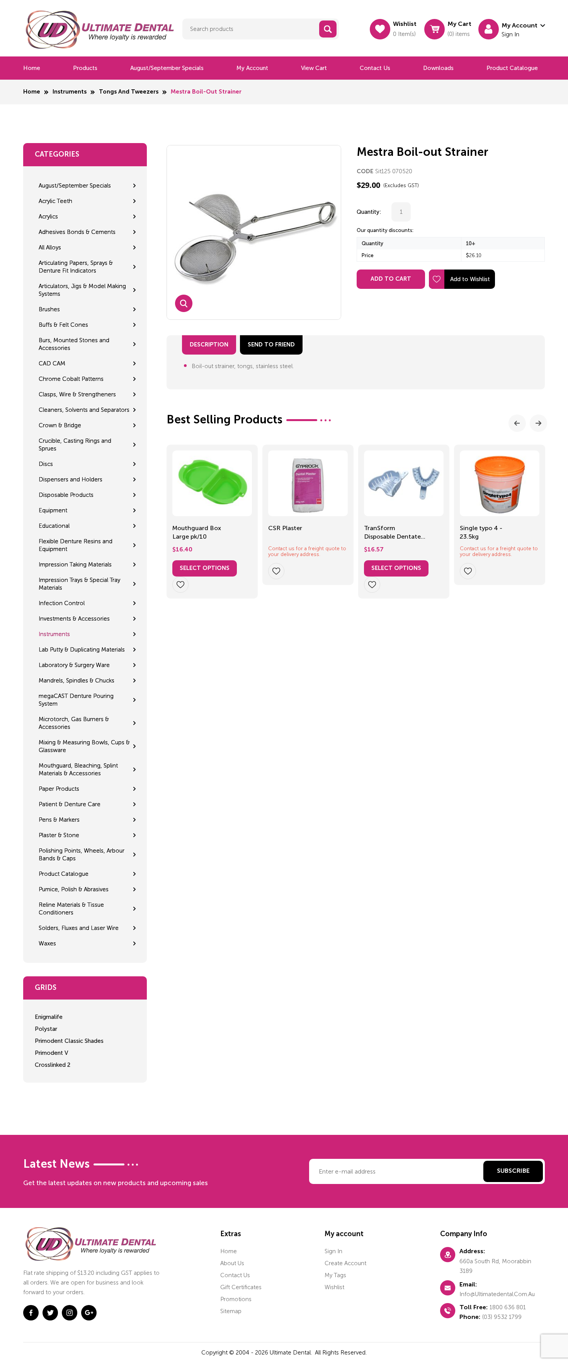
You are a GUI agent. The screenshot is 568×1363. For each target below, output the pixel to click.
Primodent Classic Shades (69, 1040)
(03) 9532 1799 (502, 1317)
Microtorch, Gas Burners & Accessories (74, 723)
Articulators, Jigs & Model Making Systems (82, 290)
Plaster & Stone (59, 835)
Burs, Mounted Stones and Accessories (74, 344)
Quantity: (369, 211)
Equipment (53, 510)
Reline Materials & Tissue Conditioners (71, 908)
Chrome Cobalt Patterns (71, 378)
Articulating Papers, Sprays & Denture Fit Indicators (76, 266)
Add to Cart (391, 279)
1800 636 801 (508, 1307)
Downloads (438, 68)
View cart (314, 68)
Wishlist (334, 1287)
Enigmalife (49, 1016)
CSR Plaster (285, 528)
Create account (345, 1263)
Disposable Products (66, 494)
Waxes (47, 943)
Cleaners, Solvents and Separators (84, 409)
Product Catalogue (512, 68)
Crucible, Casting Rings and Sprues (75, 444)
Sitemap (230, 1311)
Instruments (70, 92)
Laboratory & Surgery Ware (74, 665)
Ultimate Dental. (291, 1352)
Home (31, 68)
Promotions (236, 1299)
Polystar (46, 1028)
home (228, 1251)
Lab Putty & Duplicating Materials (82, 649)
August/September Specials (167, 68)
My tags (335, 1275)
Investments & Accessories (74, 618)
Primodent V (51, 1052)
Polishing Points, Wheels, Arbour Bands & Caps (81, 854)
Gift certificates (241, 1287)
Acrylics (48, 216)
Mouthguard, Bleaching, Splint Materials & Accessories (78, 769)
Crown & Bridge (60, 425)
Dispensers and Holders (70, 479)
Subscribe (513, 1171)
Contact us (375, 68)
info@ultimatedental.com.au (497, 1294)
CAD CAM (52, 363)
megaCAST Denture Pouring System (76, 700)
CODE (365, 171)
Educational (54, 525)
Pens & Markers (59, 819)
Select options (205, 568)
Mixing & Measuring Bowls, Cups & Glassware (84, 746)
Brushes (49, 309)
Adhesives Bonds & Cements (77, 232)
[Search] (328, 29)
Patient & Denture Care (69, 804)
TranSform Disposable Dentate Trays (392, 533)
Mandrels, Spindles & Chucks (76, 680)
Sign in (333, 1251)
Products (85, 68)
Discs (46, 464)
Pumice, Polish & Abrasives (74, 889)
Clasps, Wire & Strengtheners (77, 394)
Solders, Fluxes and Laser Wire (79, 928)
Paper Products (59, 788)
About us (232, 1263)
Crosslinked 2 (52, 1064)
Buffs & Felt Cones (63, 324)
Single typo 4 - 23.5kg (481, 532)
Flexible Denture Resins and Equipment (75, 545)
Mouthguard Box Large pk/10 (196, 532)
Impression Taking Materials (75, 564)
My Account (252, 68)
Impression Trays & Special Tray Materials (79, 584)
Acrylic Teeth (55, 201)
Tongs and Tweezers (128, 92)
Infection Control (62, 603)
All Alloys (50, 247)
